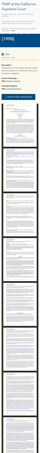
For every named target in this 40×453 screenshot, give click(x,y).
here (13, 31)
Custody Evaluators (13, 89)
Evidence (9, 81)
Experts (17, 81)
